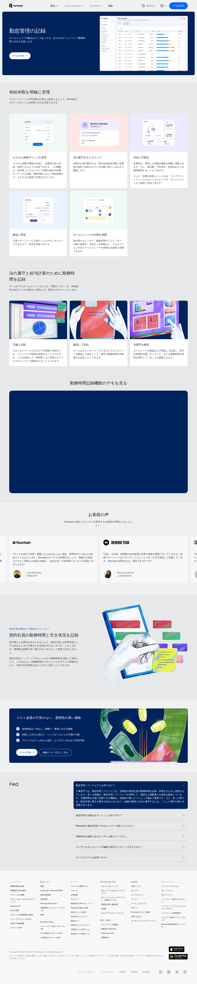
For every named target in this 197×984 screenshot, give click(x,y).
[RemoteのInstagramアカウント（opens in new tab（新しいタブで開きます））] (185, 972)
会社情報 (146, 972)
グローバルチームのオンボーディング (22, 900)
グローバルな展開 (17, 895)
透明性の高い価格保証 (109, 904)
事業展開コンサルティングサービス (53, 909)
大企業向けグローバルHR (50, 937)
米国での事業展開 (17, 923)
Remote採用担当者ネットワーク (173, 925)
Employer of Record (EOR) (52, 890)
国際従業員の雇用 (17, 886)
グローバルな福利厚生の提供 (21, 915)
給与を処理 (14, 910)
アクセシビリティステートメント (143, 922)
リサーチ (74, 890)
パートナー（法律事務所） (171, 913)
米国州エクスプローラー (80, 925)
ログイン (150, 5)
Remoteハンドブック (79, 916)
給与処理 (44, 899)
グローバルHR (15, 928)
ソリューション (72, 5)
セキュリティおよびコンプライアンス (113, 891)
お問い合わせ (136, 916)
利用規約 (122, 972)
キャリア (134, 890)
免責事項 (134, 972)
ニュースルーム (137, 895)
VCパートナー (166, 895)
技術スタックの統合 (78, 912)
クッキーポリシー (107, 972)
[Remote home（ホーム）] (16, 6)
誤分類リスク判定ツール (80, 934)
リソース (94, 5)
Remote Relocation (49, 903)
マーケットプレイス (139, 903)
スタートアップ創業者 (109, 924)
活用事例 (74, 895)
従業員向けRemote (108, 929)
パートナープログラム (170, 886)
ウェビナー (75, 899)
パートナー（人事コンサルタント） (173, 900)
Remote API (15, 906)
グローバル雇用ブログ (79, 886)
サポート (134, 908)
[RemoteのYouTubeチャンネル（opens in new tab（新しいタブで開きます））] (161, 972)
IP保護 (103, 909)
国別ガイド (75, 921)
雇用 (42, 915)
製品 (52, 5)
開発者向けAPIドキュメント (82, 903)
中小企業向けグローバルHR (51, 933)
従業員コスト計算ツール (80, 929)
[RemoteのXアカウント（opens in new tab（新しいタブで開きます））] (177, 972)
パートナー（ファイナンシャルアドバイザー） (173, 907)
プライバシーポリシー (86, 972)
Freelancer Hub (107, 933)
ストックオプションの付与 (20, 919)
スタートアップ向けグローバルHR (53, 927)
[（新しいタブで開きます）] (178, 949)
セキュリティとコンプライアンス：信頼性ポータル (113, 898)
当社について (136, 886)
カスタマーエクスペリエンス (112, 913)
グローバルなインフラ (109, 886)
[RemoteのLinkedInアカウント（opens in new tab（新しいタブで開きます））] (169, 972)
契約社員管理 (46, 895)
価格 (110, 5)
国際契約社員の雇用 (18, 890)
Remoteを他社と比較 (79, 908)
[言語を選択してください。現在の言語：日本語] (163, 5)
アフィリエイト (167, 890)
